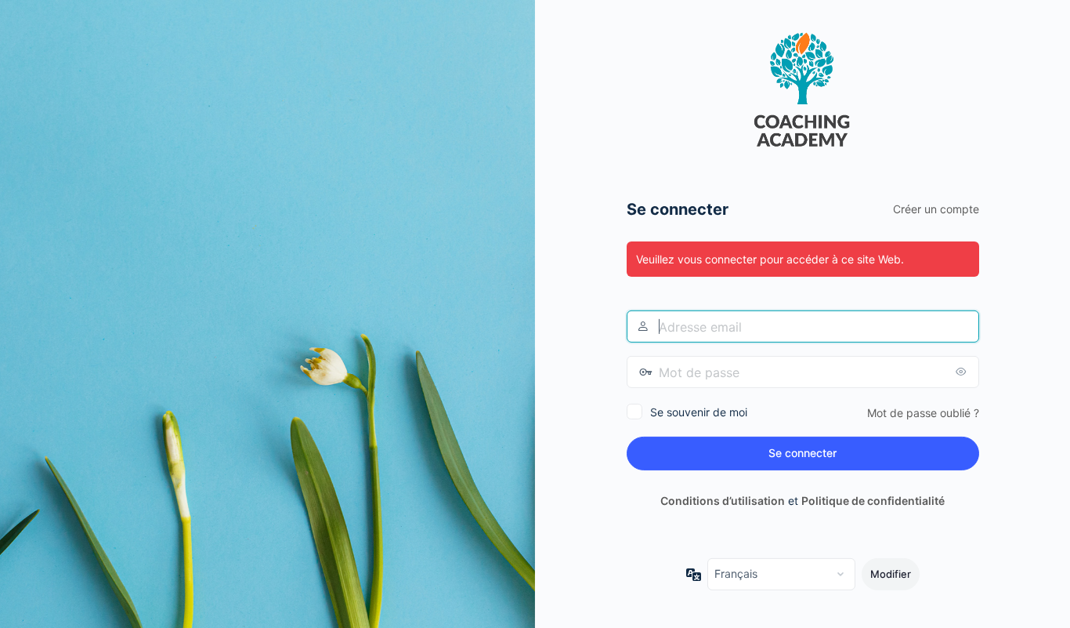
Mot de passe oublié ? (923, 412)
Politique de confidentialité (873, 500)
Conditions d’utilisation (722, 500)
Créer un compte (936, 209)
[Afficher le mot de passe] (963, 371)
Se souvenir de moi (698, 412)
